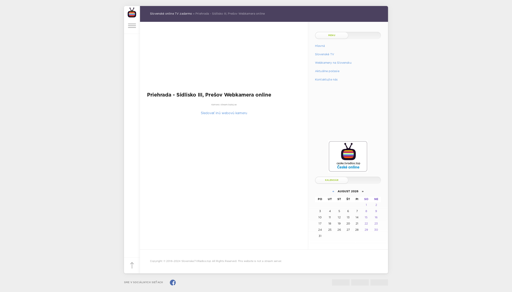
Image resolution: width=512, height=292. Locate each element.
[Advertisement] (224, 60)
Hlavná (320, 46)
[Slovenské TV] (132, 12)
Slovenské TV (324, 54)
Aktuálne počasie (327, 71)
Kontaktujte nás (326, 80)
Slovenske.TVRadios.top (196, 261)
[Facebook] (173, 282)
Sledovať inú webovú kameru (224, 113)
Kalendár (331, 180)
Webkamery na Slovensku (333, 63)
